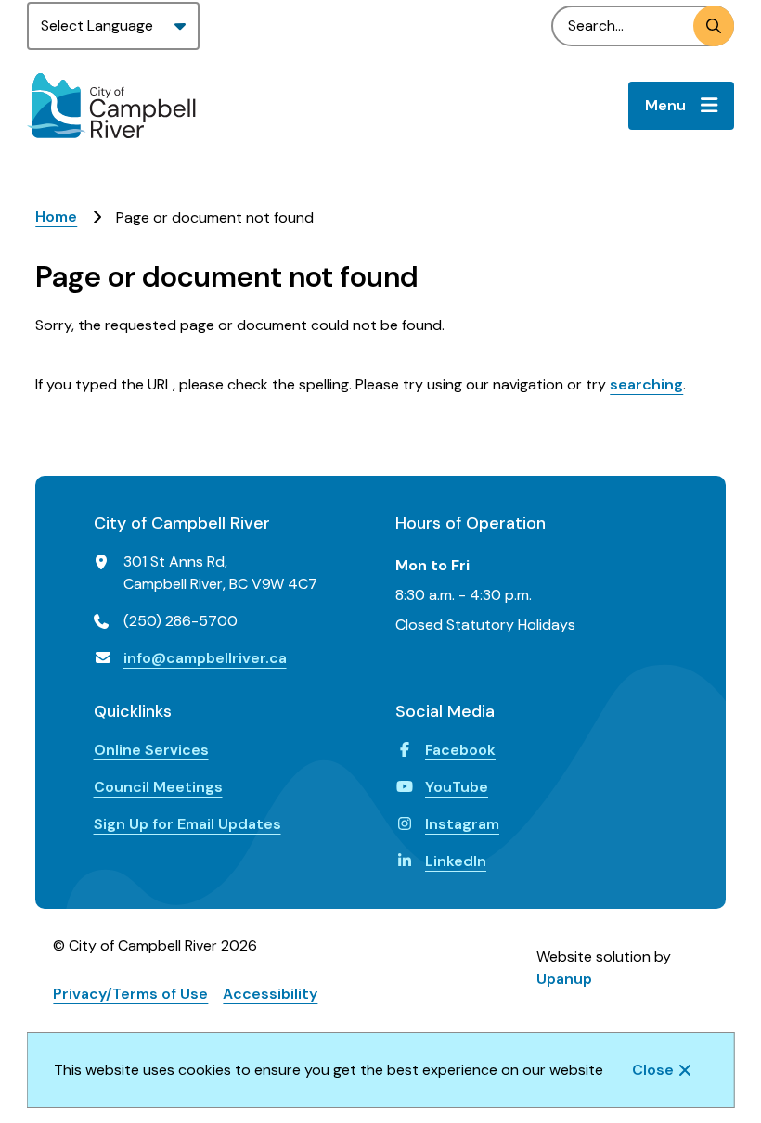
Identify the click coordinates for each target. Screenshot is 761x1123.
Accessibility (270, 993)
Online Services (151, 749)
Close (653, 1069)
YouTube (456, 787)
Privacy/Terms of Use (130, 993)
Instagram (462, 824)
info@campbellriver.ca (205, 658)
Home (56, 216)
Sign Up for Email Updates (187, 824)
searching (646, 384)
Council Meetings (158, 787)
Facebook (460, 749)
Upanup (564, 979)
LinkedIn (455, 861)
